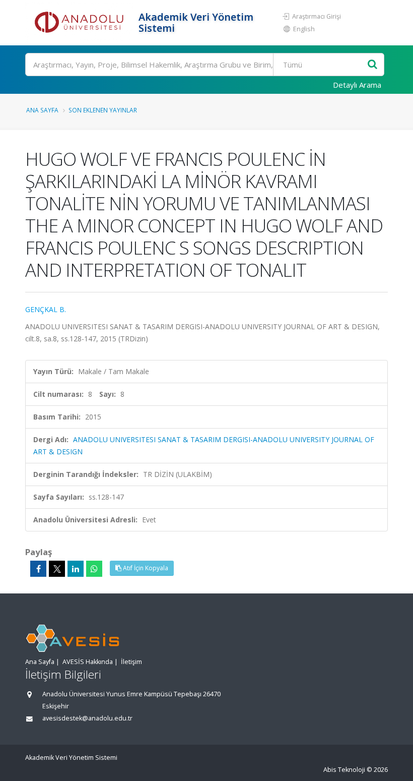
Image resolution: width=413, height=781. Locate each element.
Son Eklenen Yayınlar (102, 110)
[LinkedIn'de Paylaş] (75, 569)
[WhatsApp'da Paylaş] (94, 569)
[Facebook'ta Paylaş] (38, 569)
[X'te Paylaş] (57, 569)
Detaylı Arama (357, 85)
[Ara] (372, 64)
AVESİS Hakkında (87, 661)
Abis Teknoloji (344, 769)
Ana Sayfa (42, 110)
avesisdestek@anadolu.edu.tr (87, 718)
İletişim (131, 661)
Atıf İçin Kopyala (144, 568)
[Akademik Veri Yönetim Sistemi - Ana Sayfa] (80, 22)
